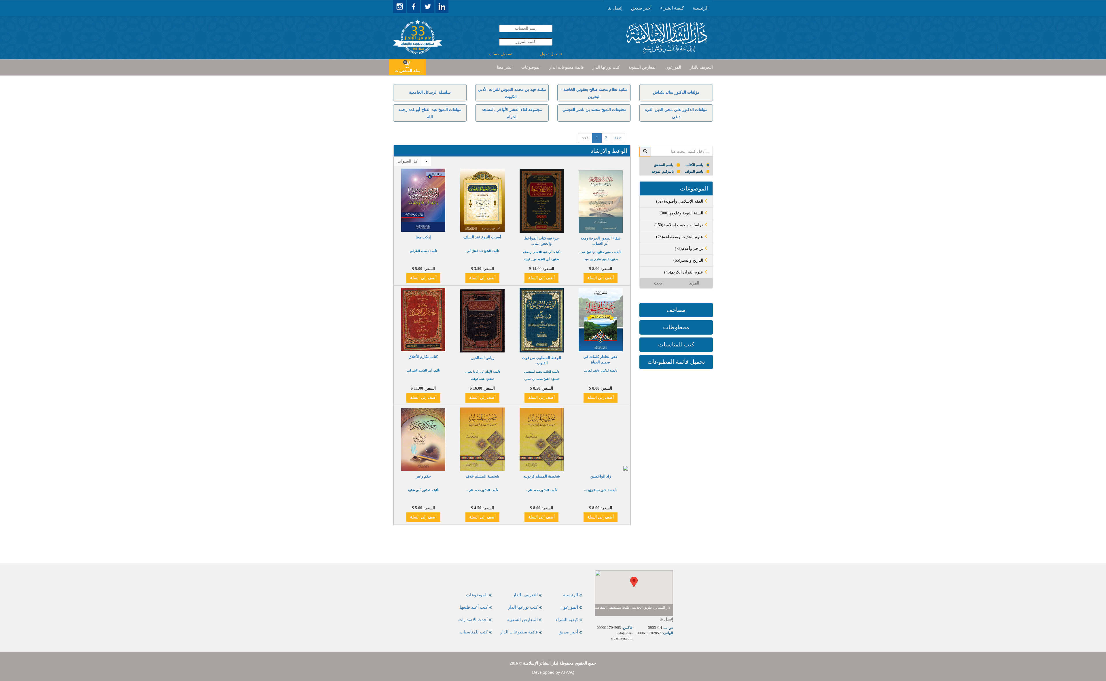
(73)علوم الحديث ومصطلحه (680, 237)
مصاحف (676, 310)
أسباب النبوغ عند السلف (482, 237)
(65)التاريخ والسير (688, 260)
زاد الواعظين (600, 476)
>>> (585, 138)
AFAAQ (567, 672)
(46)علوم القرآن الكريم (684, 272)
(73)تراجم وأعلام (689, 248)
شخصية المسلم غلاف (482, 476)
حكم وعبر (423, 476)
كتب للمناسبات (676, 344)
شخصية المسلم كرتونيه (541, 476)
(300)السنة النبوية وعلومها (682, 213)
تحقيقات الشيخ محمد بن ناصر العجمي (594, 109)
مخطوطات (676, 327)
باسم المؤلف (694, 171)
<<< (617, 138)
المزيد (694, 283)
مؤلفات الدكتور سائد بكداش (676, 92)
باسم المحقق (663, 165)
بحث (658, 283)
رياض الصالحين (482, 358)
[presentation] (700, 8)
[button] (634, 582)
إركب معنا (423, 237)
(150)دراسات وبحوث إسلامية (679, 225)
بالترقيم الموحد (663, 171)
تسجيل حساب (500, 54)
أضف (600, 278)
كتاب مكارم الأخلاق (423, 356)
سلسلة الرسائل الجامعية (430, 92)
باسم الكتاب (694, 165)
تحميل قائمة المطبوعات (676, 362)
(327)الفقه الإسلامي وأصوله (680, 201)
